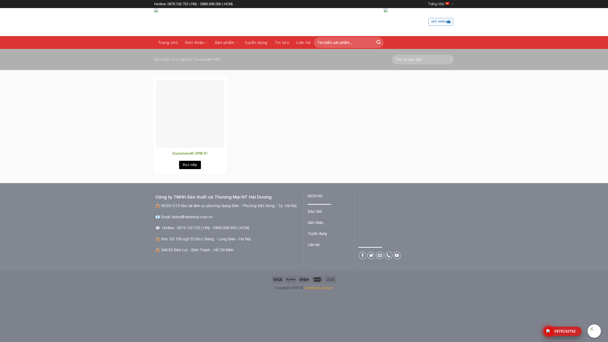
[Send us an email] (380, 255)
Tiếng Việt (436, 4)
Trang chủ (168, 42)
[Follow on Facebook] (362, 255)
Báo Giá (315, 211)
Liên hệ (303, 42)
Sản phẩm (225, 42)
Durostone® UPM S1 (190, 153)
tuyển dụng (256, 42)
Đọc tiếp (190, 165)
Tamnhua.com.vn (318, 288)
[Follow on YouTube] (397, 255)
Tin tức (282, 42)
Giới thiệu (194, 42)
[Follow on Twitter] (371, 255)
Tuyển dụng (317, 233)
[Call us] (388, 255)
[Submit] (378, 42)
